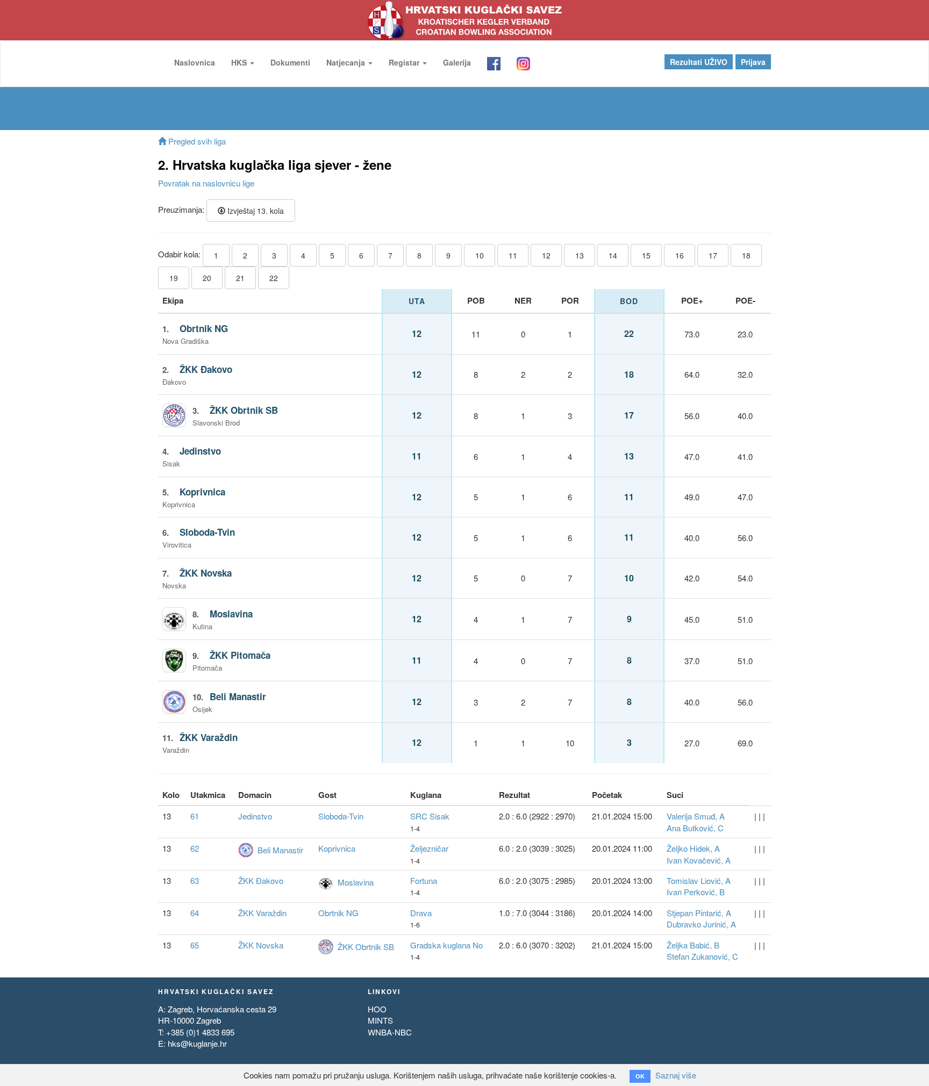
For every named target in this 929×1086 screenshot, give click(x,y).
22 (273, 277)
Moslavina (231, 613)
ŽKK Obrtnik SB (244, 410)
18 (746, 255)
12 (546, 255)
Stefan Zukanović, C (702, 956)
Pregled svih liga (196, 141)
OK (640, 1076)
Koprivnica (202, 491)
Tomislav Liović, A (699, 880)
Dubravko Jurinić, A (701, 924)
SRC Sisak (429, 816)
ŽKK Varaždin (209, 737)
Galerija (457, 62)
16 (679, 255)
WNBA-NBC (390, 1032)
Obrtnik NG (204, 328)
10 (479, 255)
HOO (377, 1009)
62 (194, 848)
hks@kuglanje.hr (197, 1043)
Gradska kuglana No (446, 945)
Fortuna (423, 880)
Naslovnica (194, 62)
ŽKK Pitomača (240, 655)
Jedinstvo (200, 450)
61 (194, 816)
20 (207, 277)
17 (713, 255)
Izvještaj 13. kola (254, 210)
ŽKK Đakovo (206, 369)
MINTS (380, 1020)
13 (579, 255)
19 (173, 277)
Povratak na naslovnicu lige (206, 183)
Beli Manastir (238, 696)
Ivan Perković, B (696, 891)
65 (194, 945)
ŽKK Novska (206, 572)
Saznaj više (675, 1075)
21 (240, 277)
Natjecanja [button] (346, 62)
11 (513, 255)
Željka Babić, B (693, 945)
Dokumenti (290, 62)
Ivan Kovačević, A (699, 860)
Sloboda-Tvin (207, 532)
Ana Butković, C (695, 827)
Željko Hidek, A (693, 848)
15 (646, 255)
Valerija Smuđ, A (696, 816)
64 (194, 912)
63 (194, 880)
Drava (421, 912)
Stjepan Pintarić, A (699, 912)
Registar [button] (405, 62)
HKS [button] (240, 62)
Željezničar (429, 848)
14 (613, 255)
